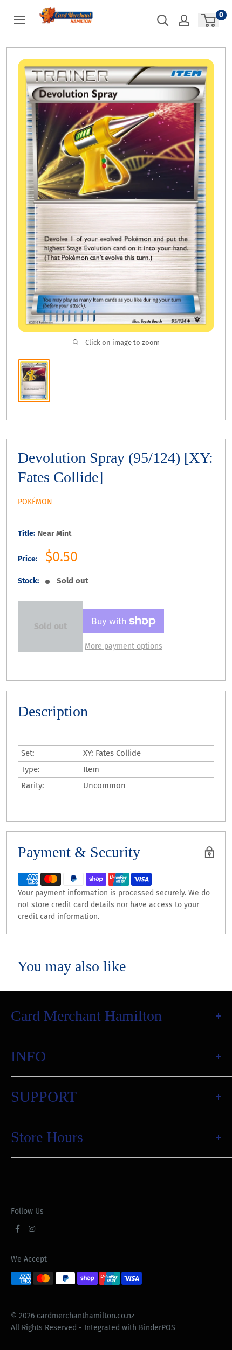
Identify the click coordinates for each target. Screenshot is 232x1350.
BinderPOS (157, 1327)
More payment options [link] (123, 646)
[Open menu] (19, 20)
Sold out (50, 626)
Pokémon (35, 501)
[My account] (184, 20)
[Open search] (163, 20)
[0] (209, 20)
